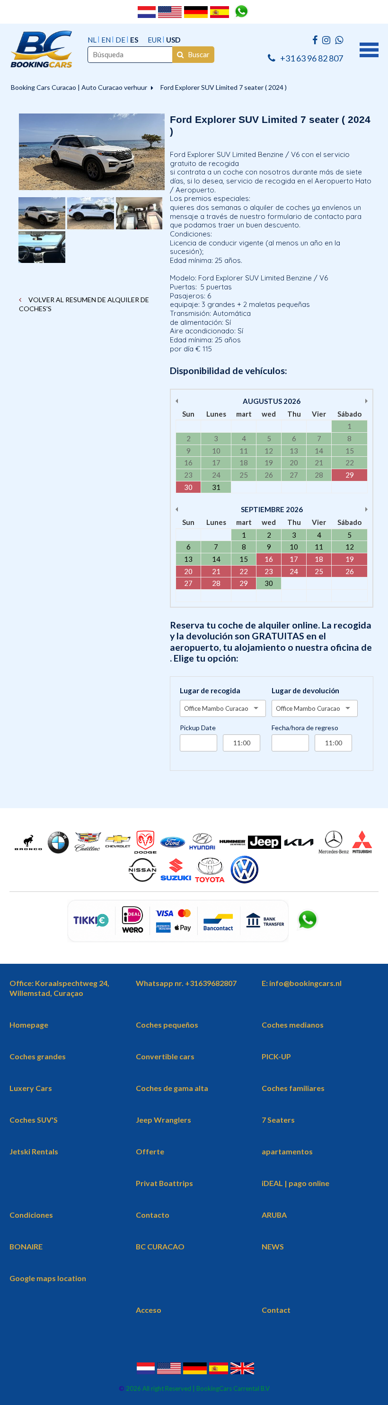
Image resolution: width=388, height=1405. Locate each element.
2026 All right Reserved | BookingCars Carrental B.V (197, 1388)
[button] (369, 48)
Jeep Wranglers (163, 1119)
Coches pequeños (167, 1024)
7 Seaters (278, 1119)
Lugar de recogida (210, 690)
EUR (154, 39)
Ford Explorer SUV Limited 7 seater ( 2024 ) (223, 87)
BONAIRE (26, 1246)
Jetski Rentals (33, 1151)
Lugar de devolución (305, 690)
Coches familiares (293, 1087)
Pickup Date (198, 728)
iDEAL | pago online (295, 1182)
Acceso (148, 1309)
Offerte (150, 1151)
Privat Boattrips (164, 1182)
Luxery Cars (30, 1087)
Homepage (28, 1024)
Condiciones (31, 1214)
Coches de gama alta (172, 1087)
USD (173, 39)
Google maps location (47, 1278)
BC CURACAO (160, 1246)
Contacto (152, 1214)
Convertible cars (165, 1056)
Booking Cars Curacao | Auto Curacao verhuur (79, 87)
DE (120, 39)
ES (134, 39)
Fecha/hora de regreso (305, 728)
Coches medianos (293, 1024)
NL (92, 39)
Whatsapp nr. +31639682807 (186, 982)
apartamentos (287, 1151)
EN (106, 39)
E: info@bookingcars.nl (302, 982)
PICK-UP (276, 1056)
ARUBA (274, 1214)
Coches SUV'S (33, 1119)
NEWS (273, 1246)
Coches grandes (37, 1056)
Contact (276, 1309)
